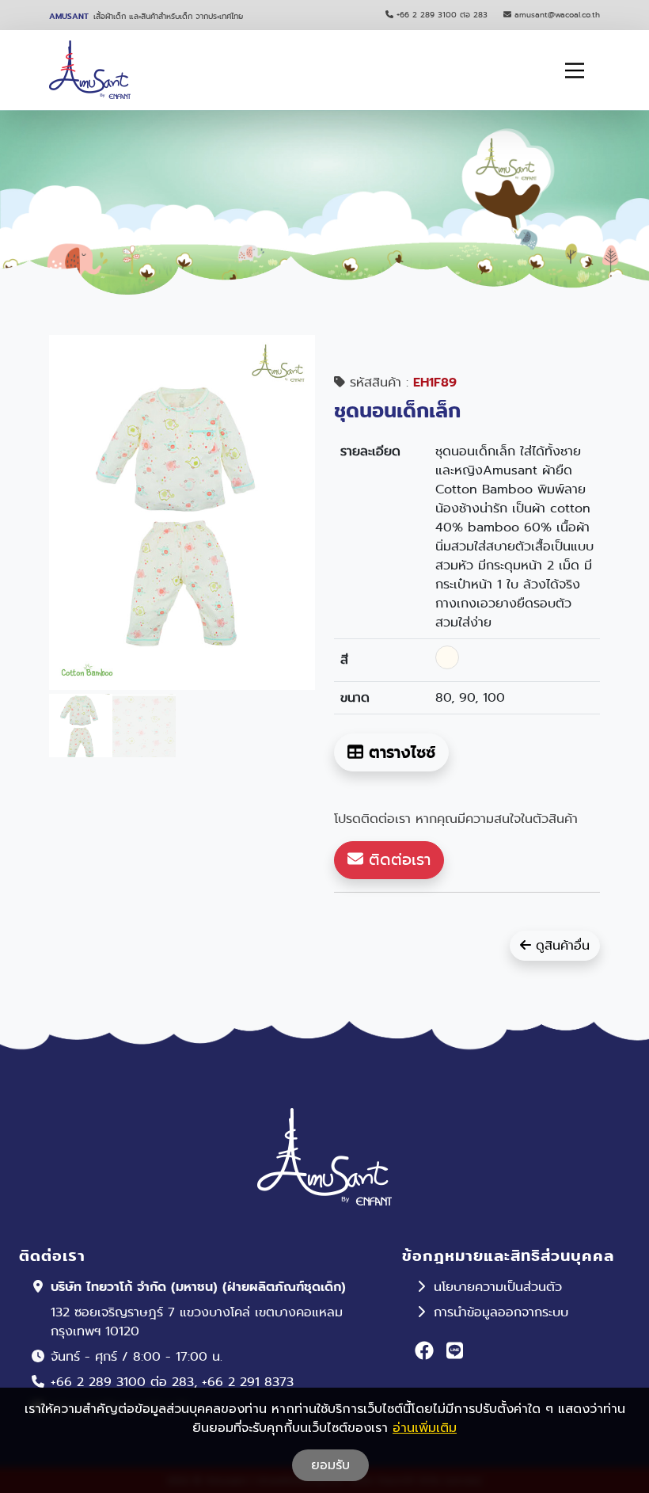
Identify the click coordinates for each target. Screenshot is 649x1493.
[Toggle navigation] (574, 70)
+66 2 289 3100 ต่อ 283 (442, 15)
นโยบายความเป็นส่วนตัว (498, 1287)
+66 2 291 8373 (248, 1382)
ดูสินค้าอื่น (560, 945)
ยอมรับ (330, 1465)
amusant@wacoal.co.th (557, 15)
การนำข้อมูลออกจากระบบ (501, 1312)
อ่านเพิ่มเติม (425, 1428)
